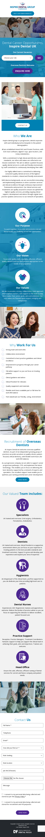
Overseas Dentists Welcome (22, 65)
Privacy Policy (20, 796)
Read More (22, 480)
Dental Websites (24, 830)
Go (39, 57)
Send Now (23, 813)
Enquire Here (22, 71)
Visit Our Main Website (23, 13)
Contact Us (22, 125)
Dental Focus (25, 832)
